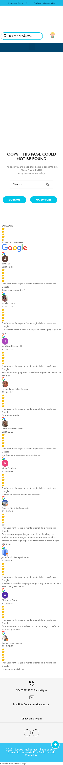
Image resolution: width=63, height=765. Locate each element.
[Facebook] (27, 732)
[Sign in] (52, 35)
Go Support (43, 199)
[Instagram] (35, 732)
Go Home (14, 199)
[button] (32, 46)
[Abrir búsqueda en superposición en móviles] (22, 36)
